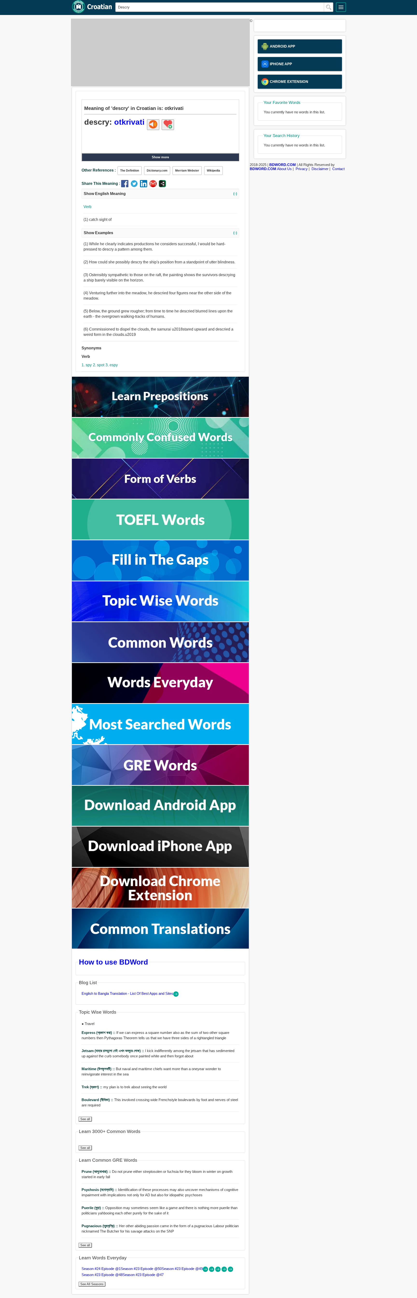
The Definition (129, 170)
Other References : (99, 170)
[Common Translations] (160, 947)
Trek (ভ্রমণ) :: (92, 1087)
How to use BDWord (113, 962)
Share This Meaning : (101, 183)
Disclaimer (320, 169)
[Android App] (160, 824)
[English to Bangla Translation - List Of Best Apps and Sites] (176, 995)
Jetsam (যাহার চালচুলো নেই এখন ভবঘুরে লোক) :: (113, 1051)
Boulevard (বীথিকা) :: (98, 1100)
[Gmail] (154, 186)
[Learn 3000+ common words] (160, 661)
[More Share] (162, 186)
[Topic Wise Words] (160, 620)
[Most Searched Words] (160, 743)
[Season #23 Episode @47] (230, 1271)
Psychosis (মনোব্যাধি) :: (100, 1190)
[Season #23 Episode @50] (212, 1271)
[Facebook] (126, 186)
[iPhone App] (160, 866)
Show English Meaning (160, 194)
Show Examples (160, 233)
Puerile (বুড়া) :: (93, 1208)
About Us (284, 169)
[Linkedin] (144, 186)
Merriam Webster (187, 170)
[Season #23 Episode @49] (218, 1271)
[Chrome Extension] (160, 906)
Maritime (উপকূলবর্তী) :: (99, 1069)
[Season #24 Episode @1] (206, 1271)
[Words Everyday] (160, 702)
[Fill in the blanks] (160, 579)
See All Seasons (92, 1284)
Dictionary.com (157, 170)
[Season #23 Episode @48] (225, 1271)
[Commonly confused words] (160, 456)
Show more (160, 157)
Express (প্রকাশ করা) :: (99, 1033)
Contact (338, 169)
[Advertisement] (159, 52)
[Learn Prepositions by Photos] (160, 416)
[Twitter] (135, 186)
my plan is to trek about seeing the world (124, 1087)
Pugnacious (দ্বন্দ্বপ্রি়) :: (100, 1226)
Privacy (302, 169)
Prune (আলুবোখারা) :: (97, 1171)
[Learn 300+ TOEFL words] (160, 538)
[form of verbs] (160, 497)
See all (85, 1119)
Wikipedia (213, 170)
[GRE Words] (160, 784)
